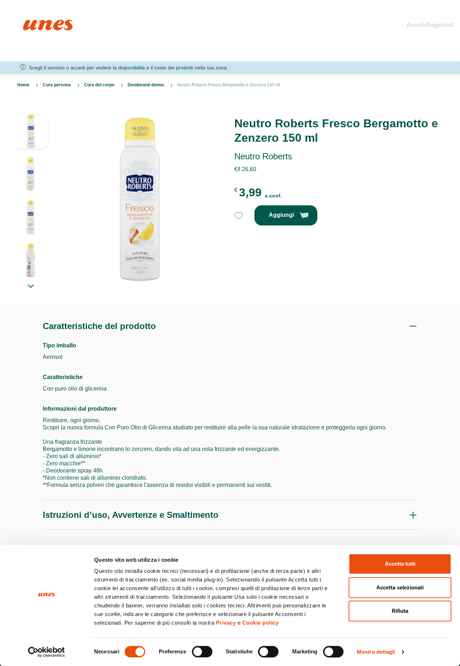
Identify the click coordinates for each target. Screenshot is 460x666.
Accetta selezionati (400, 587)
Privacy (226, 623)
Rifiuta (400, 611)
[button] (31, 134)
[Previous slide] (31, 107)
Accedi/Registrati (429, 25)
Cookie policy (260, 623)
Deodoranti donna (146, 84)
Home (30, 23)
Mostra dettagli (376, 652)
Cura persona (57, 84)
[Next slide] (31, 286)
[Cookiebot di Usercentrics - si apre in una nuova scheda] (46, 652)
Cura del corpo (99, 84)
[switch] (202, 651)
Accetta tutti (400, 564)
